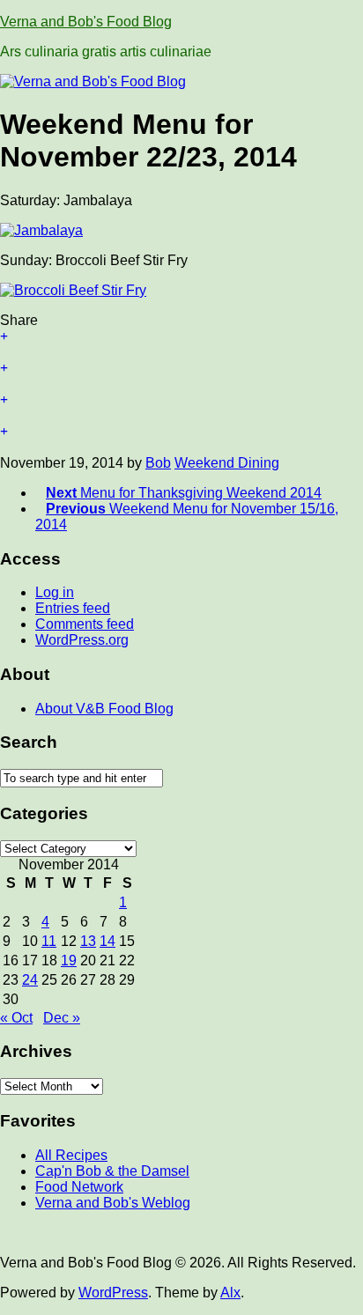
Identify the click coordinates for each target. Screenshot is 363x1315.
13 (88, 941)
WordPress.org (82, 639)
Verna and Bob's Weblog (112, 1202)
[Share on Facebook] (181, 376)
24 (30, 979)
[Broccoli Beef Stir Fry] (73, 290)
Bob (158, 462)
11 (48, 941)
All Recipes (71, 1155)
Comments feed (84, 624)
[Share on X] (181, 344)
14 (107, 941)
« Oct (16, 1017)
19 (69, 960)
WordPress (113, 1292)
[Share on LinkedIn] (181, 439)
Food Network (79, 1186)
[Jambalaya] (41, 230)
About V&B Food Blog (104, 708)
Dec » (61, 1017)
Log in (54, 592)
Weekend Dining (226, 462)
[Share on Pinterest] (181, 408)
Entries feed (72, 608)
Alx (230, 1292)
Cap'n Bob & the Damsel (112, 1171)
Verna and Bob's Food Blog (86, 21)
